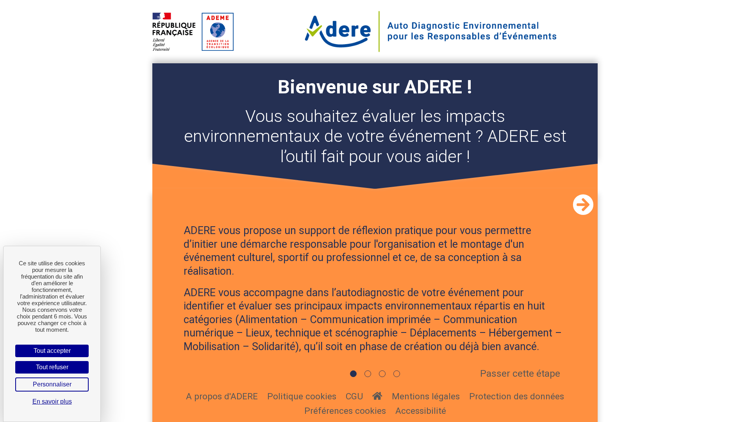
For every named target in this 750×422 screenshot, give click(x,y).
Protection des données (516, 396)
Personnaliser (52, 384)
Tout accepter (52, 350)
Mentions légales (426, 396)
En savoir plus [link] (52, 401)
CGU (354, 396)
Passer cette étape (520, 373)
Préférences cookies (345, 411)
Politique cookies (301, 396)
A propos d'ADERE (222, 396)
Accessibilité (420, 411)
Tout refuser (52, 367)
